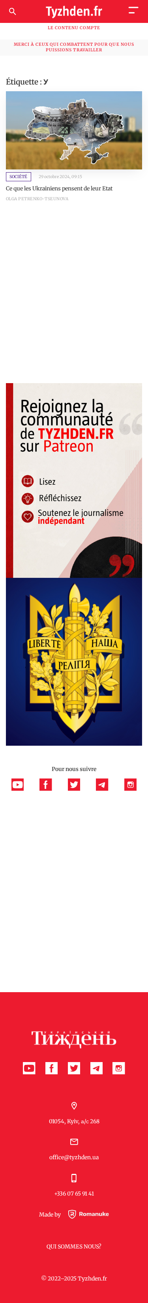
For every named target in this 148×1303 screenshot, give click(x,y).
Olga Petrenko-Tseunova (37, 198)
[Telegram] (106, 788)
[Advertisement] (74, 298)
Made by (50, 1214)
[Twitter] (78, 788)
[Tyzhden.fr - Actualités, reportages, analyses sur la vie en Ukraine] (74, 11)
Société (18, 176)
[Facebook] (49, 788)
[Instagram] (130, 788)
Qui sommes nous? (74, 1246)
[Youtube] (21, 788)
